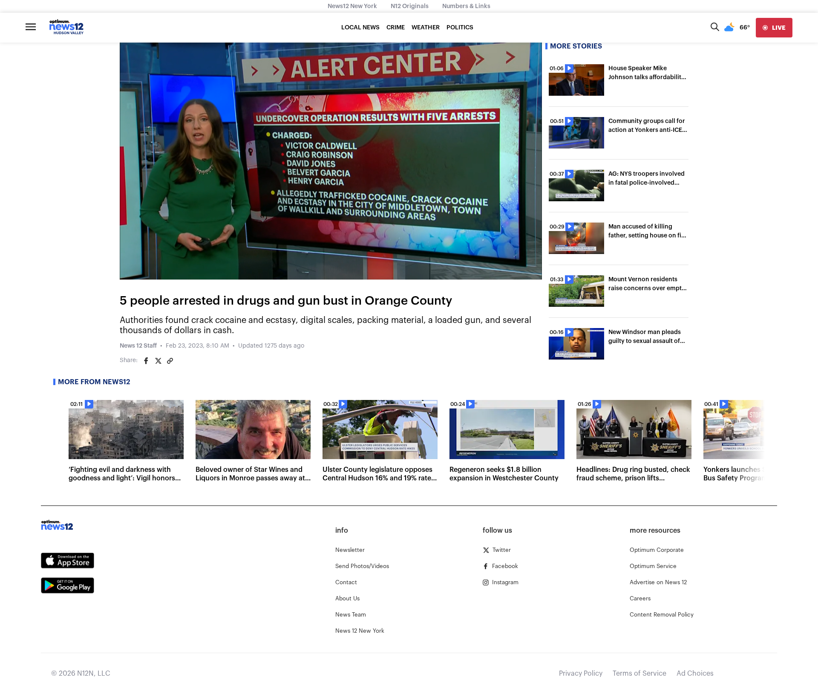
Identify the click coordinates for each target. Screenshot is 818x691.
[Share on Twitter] (158, 360)
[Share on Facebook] (146, 360)
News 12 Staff (138, 346)
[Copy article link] (170, 360)
